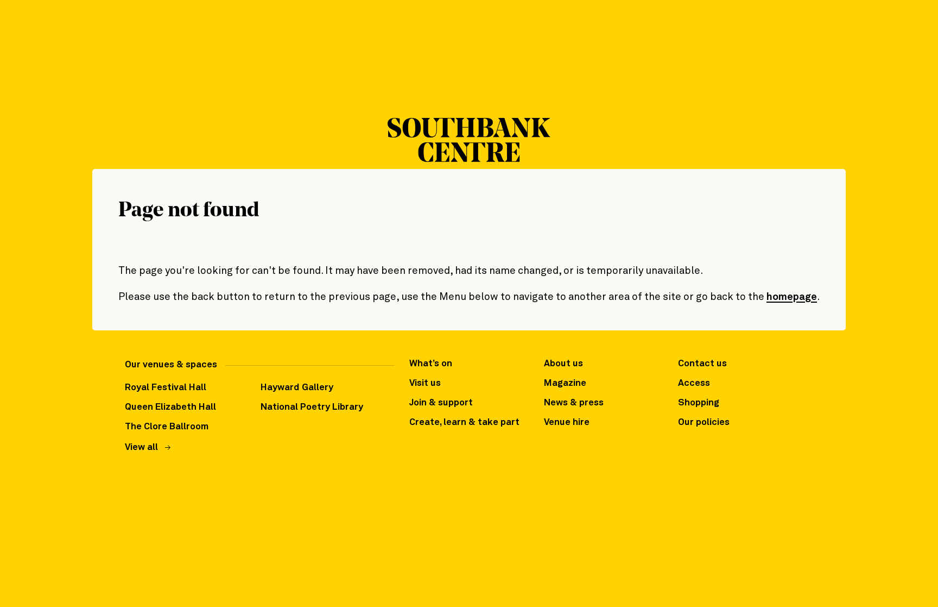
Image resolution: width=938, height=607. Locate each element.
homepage (791, 297)
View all (141, 447)
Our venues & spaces (171, 365)
